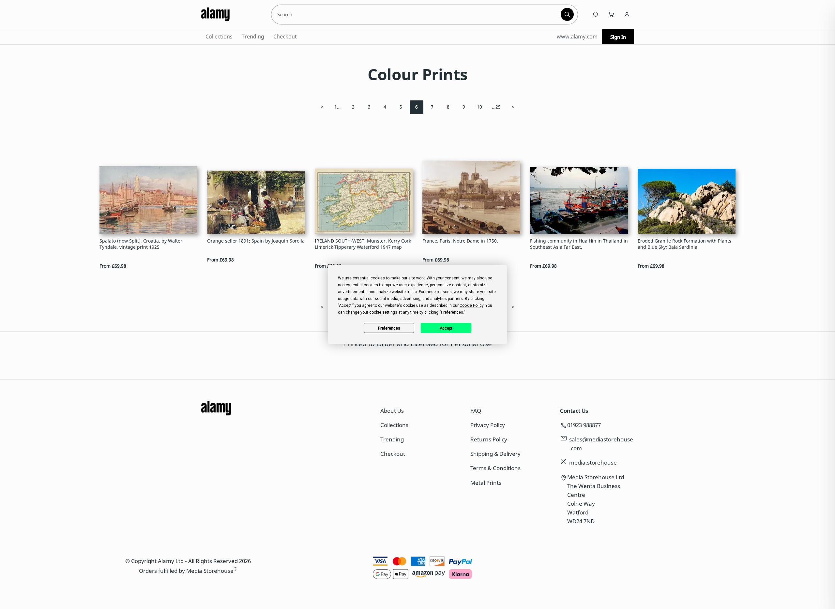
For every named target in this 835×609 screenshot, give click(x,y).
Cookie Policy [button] (471, 305)
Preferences (389, 328)
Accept (446, 328)
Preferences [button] (452, 312)
